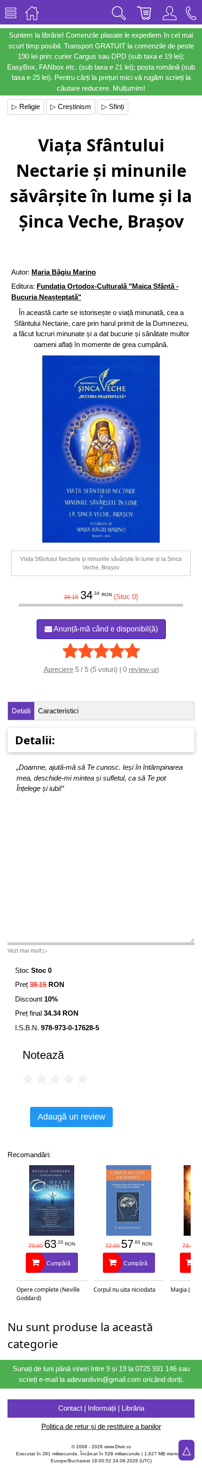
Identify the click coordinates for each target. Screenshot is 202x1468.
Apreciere (58, 669)
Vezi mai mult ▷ (27, 950)
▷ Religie (26, 106)
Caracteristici (58, 711)
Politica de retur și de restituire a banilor (101, 1426)
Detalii (21, 711)
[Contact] (191, 12)
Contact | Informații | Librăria (101, 1408)
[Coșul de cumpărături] (144, 12)
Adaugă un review (71, 1116)
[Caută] (119, 12)
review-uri (144, 669)
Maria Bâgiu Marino (63, 272)
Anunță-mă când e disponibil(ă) (105, 629)
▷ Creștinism (70, 106)
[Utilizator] (169, 12)
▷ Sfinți (112, 106)
